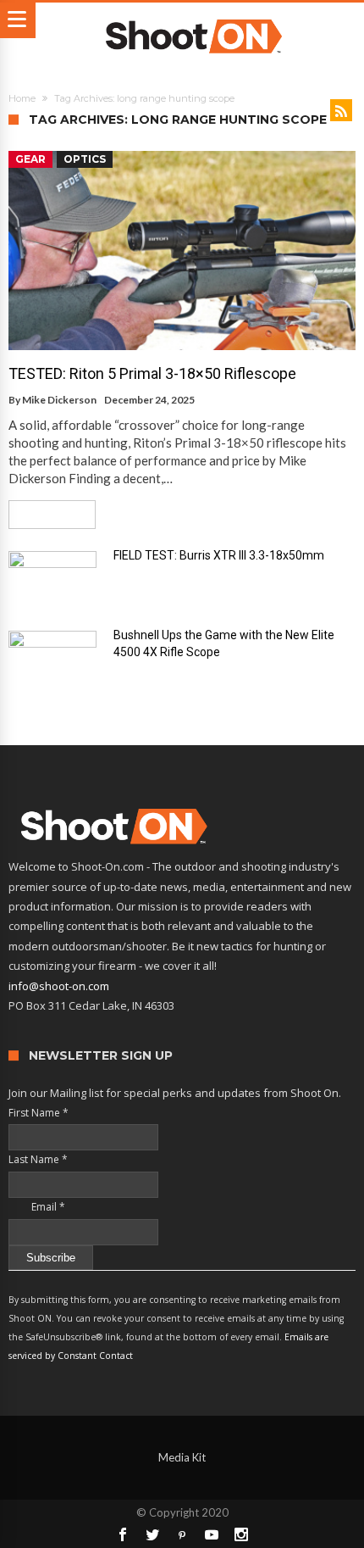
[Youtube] (211, 1534)
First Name (38, 1112)
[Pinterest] (182, 1534)
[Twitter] (152, 1534)
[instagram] (241, 1534)
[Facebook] (122, 1534)
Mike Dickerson (59, 399)
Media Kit (182, 1457)
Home (22, 98)
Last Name (38, 1159)
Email (36, 1207)
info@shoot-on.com (58, 986)
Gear (30, 159)
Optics (84, 159)
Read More (46, 514)
